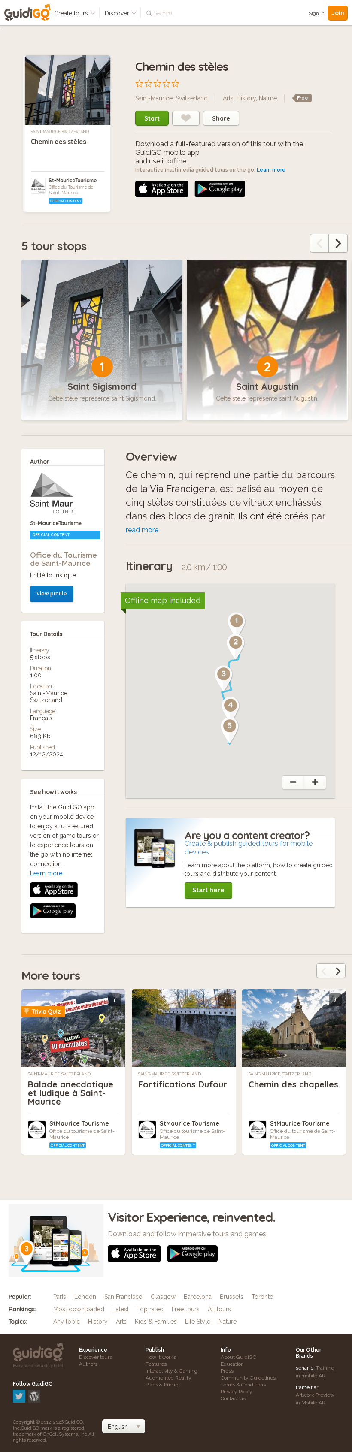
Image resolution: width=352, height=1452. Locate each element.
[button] (236, 625)
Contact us (233, 1398)
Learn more (271, 170)
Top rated (150, 1309)
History (246, 98)
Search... (164, 13)
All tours (219, 1309)
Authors (88, 1364)
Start (152, 118)
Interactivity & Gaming (171, 1371)
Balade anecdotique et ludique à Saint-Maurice (70, 1093)
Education (232, 1364)
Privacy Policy (236, 1392)
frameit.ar (307, 1387)
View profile (51, 594)
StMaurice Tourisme (79, 1123)
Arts (228, 98)
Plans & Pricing (163, 1385)
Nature (268, 98)
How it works (161, 1357)
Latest (120, 1309)
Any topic (66, 1321)
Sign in (317, 13)
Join (337, 13)
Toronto (262, 1296)
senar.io (304, 1368)
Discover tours (95, 1357)
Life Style (197, 1321)
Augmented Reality (168, 1378)
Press (227, 1371)
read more (142, 530)
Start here (208, 890)
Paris (59, 1296)
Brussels (231, 1296)
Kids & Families (156, 1321)
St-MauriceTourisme (73, 180)
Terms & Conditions (243, 1385)
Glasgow (163, 1296)
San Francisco (123, 1296)
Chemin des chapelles (293, 1084)
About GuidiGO (238, 1357)
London (85, 1296)
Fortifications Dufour (182, 1084)
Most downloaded (78, 1309)
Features (156, 1364)
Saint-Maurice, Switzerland (60, 132)
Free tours (186, 1309)
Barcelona (198, 1296)
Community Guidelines (248, 1378)
